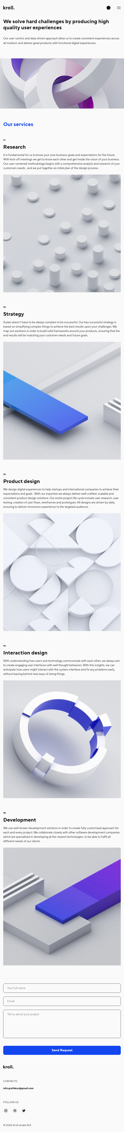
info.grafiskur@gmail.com (18, 1088)
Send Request (62, 1050)
